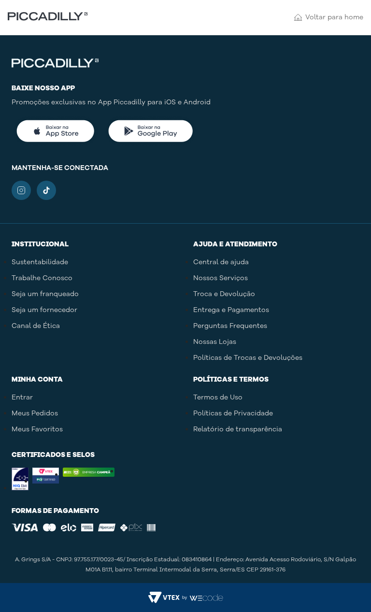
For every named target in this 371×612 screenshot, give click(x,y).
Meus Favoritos (37, 429)
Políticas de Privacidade (233, 413)
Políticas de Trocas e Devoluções (247, 357)
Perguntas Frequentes (230, 325)
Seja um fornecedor (44, 309)
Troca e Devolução (224, 294)
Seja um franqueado (45, 294)
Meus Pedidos (35, 413)
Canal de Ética (36, 325)
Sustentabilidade (40, 262)
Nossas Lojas (214, 341)
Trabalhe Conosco (42, 278)
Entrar (22, 397)
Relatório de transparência (237, 429)
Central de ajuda (221, 262)
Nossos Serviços (220, 278)
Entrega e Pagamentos (231, 309)
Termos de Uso (218, 397)
